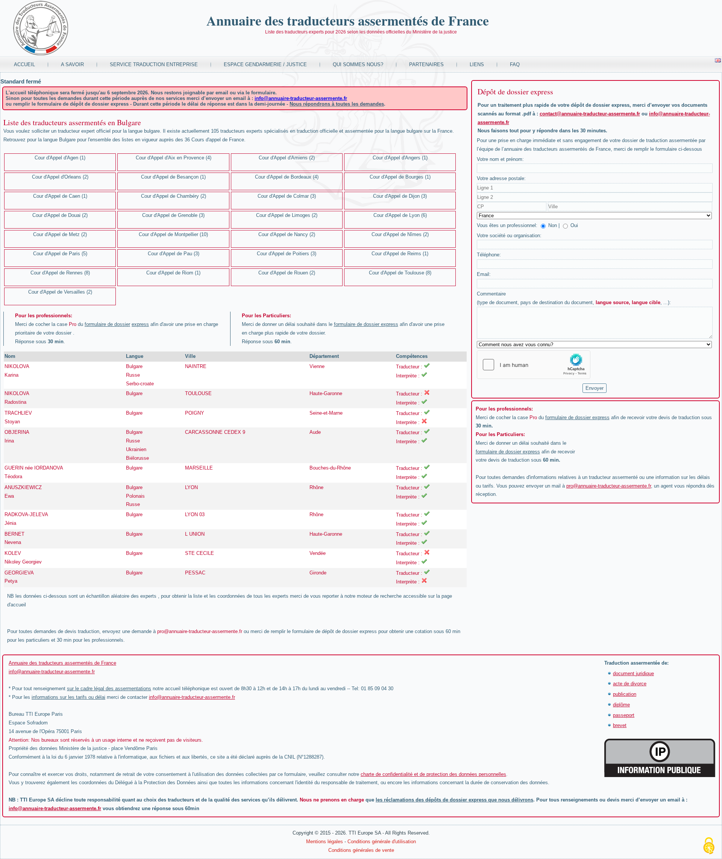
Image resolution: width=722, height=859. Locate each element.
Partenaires (426, 64)
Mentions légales (324, 841)
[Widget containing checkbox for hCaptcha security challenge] (533, 364)
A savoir (72, 64)
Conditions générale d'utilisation (381, 841)
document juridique (633, 673)
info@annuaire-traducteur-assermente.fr (301, 98)
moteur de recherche (379, 596)
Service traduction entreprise (154, 64)
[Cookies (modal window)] (709, 846)
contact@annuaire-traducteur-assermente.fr (590, 114)
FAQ (515, 64)
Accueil (24, 64)
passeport (623, 715)
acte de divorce (629, 683)
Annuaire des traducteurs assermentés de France (347, 20)
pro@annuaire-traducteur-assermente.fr (199, 631)
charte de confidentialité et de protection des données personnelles (433, 774)
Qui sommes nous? (358, 64)
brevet (619, 725)
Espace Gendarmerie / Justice (265, 64)
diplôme (621, 705)
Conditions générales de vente (361, 850)
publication (624, 694)
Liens (477, 64)
